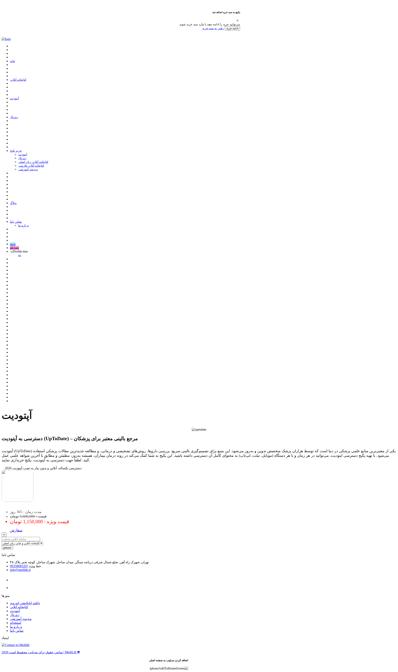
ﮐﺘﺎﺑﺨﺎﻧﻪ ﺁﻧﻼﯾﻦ (18, 79)
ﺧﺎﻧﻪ (12, 61)
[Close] (237, 20)
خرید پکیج (16, 150)
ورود (13, 244)
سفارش (16, 530)
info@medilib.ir (20, 570)
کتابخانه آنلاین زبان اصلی (33, 162)
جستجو (7, 547)
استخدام (15, 622)
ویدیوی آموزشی (28, 169)
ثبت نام (14, 247)
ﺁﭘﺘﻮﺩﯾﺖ (14, 98)
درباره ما (23, 225)
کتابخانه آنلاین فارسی (31, 165)
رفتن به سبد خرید (213, 28)
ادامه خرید (232, 28)
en (19, 255)
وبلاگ (13, 203)
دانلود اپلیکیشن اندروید (25, 603)
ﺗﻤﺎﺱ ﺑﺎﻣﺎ (16, 221)
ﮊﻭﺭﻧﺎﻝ (14, 117)
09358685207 (19, 566)
